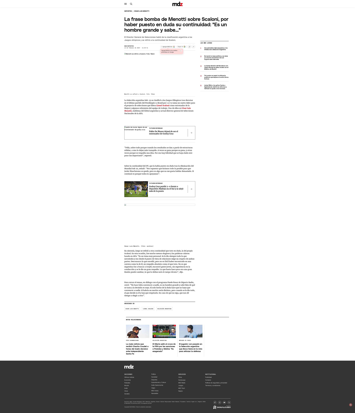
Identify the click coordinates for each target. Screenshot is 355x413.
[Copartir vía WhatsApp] (189, 46)
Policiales (127, 383)
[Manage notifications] (350, 404)
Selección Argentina (164, 308)
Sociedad (154, 377)
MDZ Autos (154, 391)
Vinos (126, 391)
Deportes (128, 11)
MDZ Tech (181, 388)
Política (153, 374)
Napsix (180, 391)
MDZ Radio (181, 383)
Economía (127, 380)
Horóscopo (181, 380)
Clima (180, 377)
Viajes (153, 388)
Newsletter (154, 393)
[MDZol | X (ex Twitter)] (229, 402)
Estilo (126, 388)
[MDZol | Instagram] (219, 402)
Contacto (208, 380)
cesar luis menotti (132, 308)
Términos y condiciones (212, 385)
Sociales (127, 394)
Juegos (180, 385)
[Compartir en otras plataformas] (193, 46)
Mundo (126, 385)
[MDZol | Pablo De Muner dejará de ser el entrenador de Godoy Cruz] (191, 133)
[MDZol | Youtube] (224, 402)
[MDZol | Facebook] (214, 402)
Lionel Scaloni (148, 308)
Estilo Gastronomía (157, 385)
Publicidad (208, 377)
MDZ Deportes (129, 46)
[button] (125, 4)
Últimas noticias (129, 377)
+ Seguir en (180, 46)
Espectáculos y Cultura (158, 382)
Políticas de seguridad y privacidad (216, 383)
